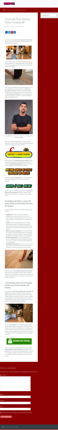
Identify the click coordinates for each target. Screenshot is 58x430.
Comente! (13, 26)
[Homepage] (9, 3)
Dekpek (3, 426)
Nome (2, 394)
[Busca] (53, 2)
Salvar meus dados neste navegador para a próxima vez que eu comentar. (16, 412)
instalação (16, 143)
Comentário (4, 375)
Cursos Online (20, 26)
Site (2, 406)
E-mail (2, 400)
